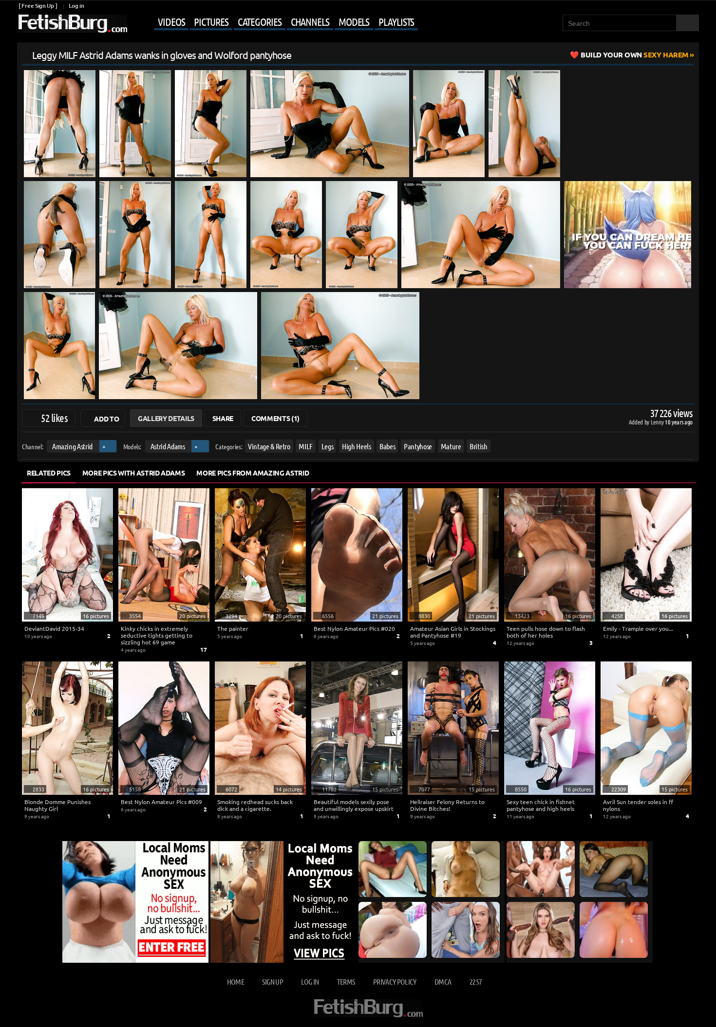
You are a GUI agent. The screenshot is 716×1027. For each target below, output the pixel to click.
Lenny (658, 422)
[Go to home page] (72, 24)
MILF (306, 446)
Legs (327, 446)
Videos (171, 21)
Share (222, 418)
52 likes (54, 417)
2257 (476, 981)
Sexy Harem (634, 54)
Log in (76, 5)
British (479, 446)
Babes (387, 446)
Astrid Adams (168, 446)
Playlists (396, 21)
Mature (451, 446)
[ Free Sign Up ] (38, 5)
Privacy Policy (394, 981)
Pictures (211, 21)
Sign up (272, 981)
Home (235, 981)
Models (354, 21)
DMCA (442, 981)
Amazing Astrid (72, 446)
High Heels (356, 446)
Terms (346, 981)
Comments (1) (275, 418)
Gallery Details (166, 418)
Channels (310, 21)
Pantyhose (418, 446)
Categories (260, 21)
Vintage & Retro (269, 446)
